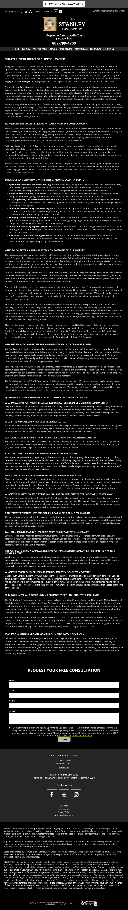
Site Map (64, 805)
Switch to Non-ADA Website (66, 3)
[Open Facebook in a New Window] (52, 794)
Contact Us (108, 49)
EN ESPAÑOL (64, 39)
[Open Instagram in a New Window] (76, 794)
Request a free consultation (64, 35)
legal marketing (50, 904)
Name (11, 680)
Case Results (66, 49)
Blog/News (95, 49)
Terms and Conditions (82, 735)
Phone (12, 701)
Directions (64, 767)
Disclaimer (64, 809)
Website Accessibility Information (109, 11)
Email (11, 690)
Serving (53, 49)
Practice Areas (40, 49)
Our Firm (26, 49)
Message (13, 711)
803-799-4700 (64, 43)
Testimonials (81, 49)
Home (16, 49)
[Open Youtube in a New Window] (64, 794)
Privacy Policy (63, 735)
